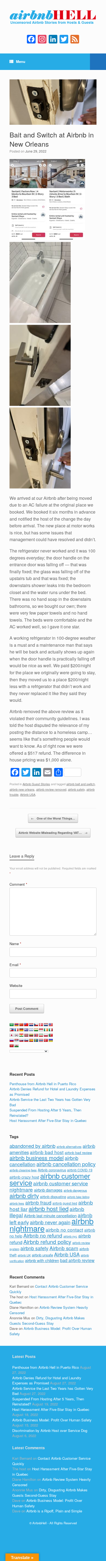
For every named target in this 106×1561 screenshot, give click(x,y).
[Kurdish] (21, 1035)
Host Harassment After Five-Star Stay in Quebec (48, 1120)
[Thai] (41, 1040)
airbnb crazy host (24, 1177)
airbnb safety (76, 789)
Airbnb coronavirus (52, 1170)
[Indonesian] (41, 1030)
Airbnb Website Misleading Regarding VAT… (53, 833)
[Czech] (36, 1025)
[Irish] (46, 1030)
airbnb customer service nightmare (49, 1186)
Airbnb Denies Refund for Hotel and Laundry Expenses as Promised (46, 1380)
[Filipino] (12, 1030)
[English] (51, 1025)
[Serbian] (16, 1040)
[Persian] (41, 1035)
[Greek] (26, 1030)
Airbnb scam (63, 1248)
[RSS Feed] (74, 39)
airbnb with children (42, 1260)
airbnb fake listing (78, 1197)
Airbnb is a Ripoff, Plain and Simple (54, 1510)
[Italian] (51, 1030)
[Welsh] (16, 1046)
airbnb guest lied (64, 1203)
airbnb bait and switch (80, 784)
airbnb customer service (50, 1179)
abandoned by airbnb (32, 1145)
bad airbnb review (77, 1260)
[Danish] (41, 1025)
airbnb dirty (24, 1195)
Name (15, 943)
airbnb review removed (51, 789)
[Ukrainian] (51, 1040)
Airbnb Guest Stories (36, 784)
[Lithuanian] (31, 1035)
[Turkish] (46, 1040)
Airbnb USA (27, 794)
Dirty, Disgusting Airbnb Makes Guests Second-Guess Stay (47, 1320)
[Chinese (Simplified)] (21, 1025)
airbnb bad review (78, 1152)
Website (16, 985)
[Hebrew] (31, 1030)
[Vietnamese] (12, 1046)
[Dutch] (46, 1025)
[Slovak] (21, 1040)
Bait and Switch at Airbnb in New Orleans (52, 139)
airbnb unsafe (42, 1254)
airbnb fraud (38, 1202)
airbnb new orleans (22, 789)
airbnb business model (37, 1158)
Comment (18, 884)
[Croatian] (31, 1025)
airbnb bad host (47, 1152)
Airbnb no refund (42, 1235)
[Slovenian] (26, 1040)
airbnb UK (24, 1255)
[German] (21, 1030)
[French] (16, 1030)
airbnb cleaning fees (23, 1170)
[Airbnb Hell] (53, 17)
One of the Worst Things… (53, 818)
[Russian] (12, 1040)
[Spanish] (31, 1040)
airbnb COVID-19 (79, 1170)
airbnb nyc (70, 1236)
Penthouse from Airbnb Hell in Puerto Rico (43, 1083)
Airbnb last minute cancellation (50, 1215)
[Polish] (46, 1035)
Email (15, 964)
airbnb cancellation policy (66, 1164)
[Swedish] (36, 1040)
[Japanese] (12, 1035)
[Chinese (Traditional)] (26, 1025)
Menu (20, 61)
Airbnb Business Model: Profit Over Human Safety (52, 1419)
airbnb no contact (64, 1229)
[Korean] (16, 1035)
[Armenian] (16, 1025)
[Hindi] (36, 1030)
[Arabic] (12, 1025)
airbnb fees (17, 1203)
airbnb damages (48, 1190)
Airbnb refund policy (47, 1242)
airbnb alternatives (69, 1146)
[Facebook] (31, 39)
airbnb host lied (48, 1208)
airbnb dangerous (75, 1190)
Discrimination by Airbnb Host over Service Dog (49, 1430)
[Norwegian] (36, 1035)
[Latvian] (26, 1035)
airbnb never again (50, 1222)
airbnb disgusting (53, 1196)
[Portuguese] (51, 1035)
